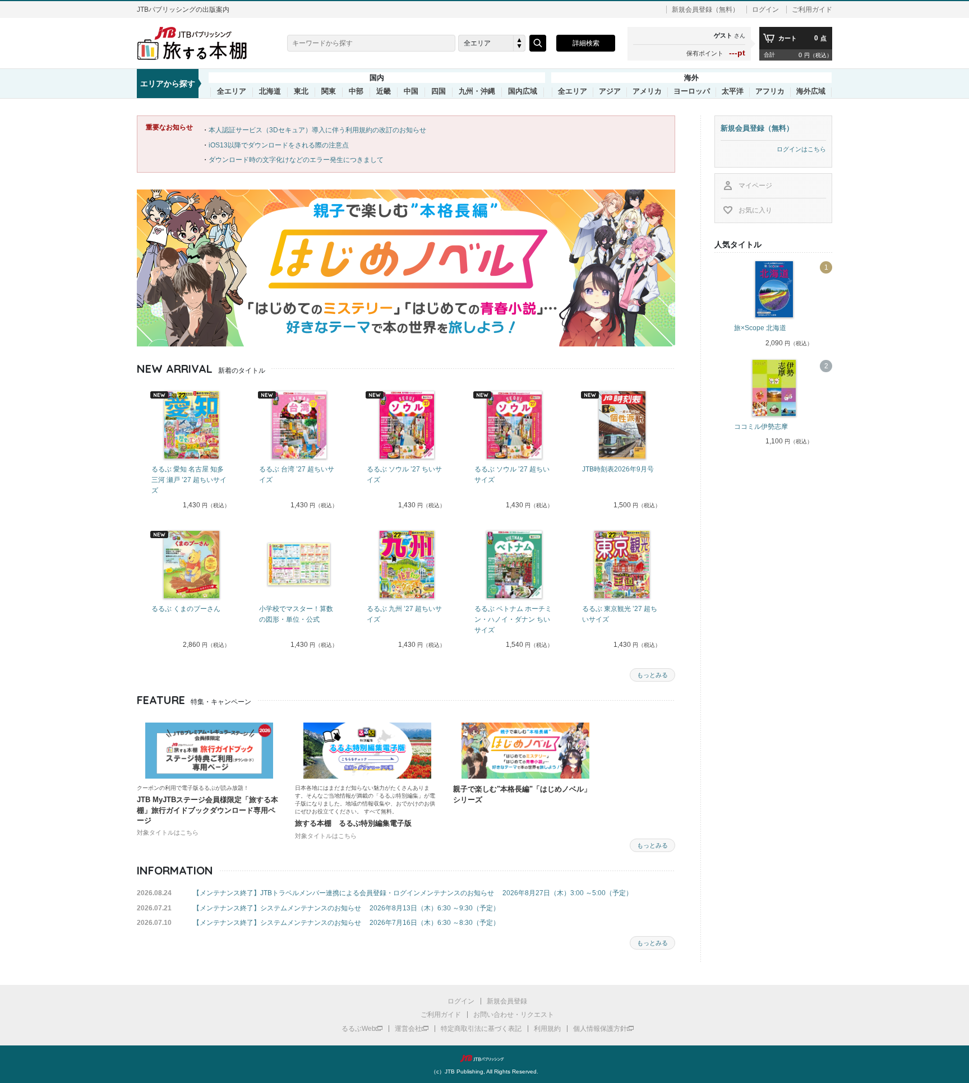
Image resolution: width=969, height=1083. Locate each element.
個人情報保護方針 (600, 1029)
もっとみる (652, 675)
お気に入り (755, 210)
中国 (411, 91)
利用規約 (547, 1029)
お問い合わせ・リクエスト (513, 1015)
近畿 (383, 91)
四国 (438, 91)
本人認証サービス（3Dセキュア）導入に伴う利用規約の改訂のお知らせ (317, 130)
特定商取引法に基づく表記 (481, 1029)
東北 (301, 91)
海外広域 (810, 91)
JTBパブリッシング (484, 1058)
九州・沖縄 (477, 91)
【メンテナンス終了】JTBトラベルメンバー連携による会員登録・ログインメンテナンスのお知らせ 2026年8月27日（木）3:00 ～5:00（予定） (413, 893)
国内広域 (522, 91)
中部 (356, 91)
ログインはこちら (801, 149)
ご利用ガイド (812, 9)
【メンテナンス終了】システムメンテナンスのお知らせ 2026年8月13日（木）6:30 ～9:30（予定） (346, 908)
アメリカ (647, 91)
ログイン (765, 9)
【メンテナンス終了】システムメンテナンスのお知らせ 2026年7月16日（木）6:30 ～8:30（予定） (346, 923)
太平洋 (733, 91)
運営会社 (408, 1029)
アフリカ (770, 91)
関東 (328, 91)
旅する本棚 (198, 43)
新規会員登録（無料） (705, 9)
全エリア (231, 91)
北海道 (270, 91)
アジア (610, 91)
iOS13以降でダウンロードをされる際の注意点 (279, 145)
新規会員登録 (507, 1001)
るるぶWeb (359, 1029)
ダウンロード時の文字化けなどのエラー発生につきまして (296, 160)
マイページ (755, 185)
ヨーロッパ (691, 91)
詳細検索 (586, 43)
